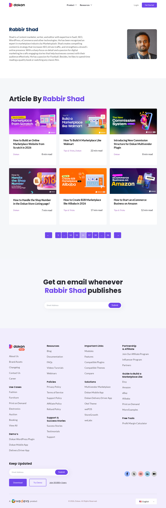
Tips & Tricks (69, 150)
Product (70, 5)
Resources (85, 5)
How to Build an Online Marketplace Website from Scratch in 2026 (28, 144)
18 (95, 235)
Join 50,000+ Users (58, 482)
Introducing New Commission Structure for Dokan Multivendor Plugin (133, 144)
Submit (115, 305)
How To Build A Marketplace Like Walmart (82, 142)
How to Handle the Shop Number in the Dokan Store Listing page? (32, 201)
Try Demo (37, 482)
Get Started (149, 5)
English (145, 501)
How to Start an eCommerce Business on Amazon (130, 201)
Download (18, 482)
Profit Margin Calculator (134, 423)
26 (108, 235)
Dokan (16, 154)
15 (77, 235)
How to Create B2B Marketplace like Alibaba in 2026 (82, 201)
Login (136, 5)
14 (70, 235)
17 (89, 235)
